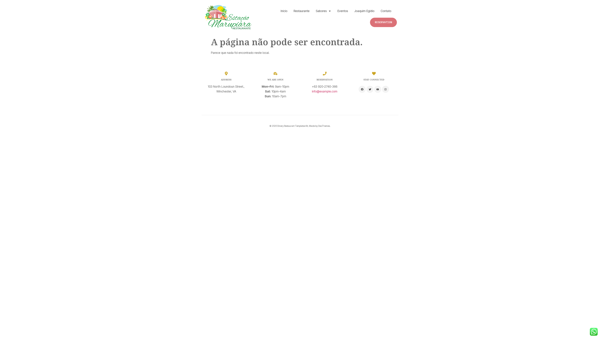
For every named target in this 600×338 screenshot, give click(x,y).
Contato (386, 11)
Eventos (343, 11)
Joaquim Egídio (364, 11)
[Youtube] (377, 89)
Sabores (321, 11)
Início (284, 11)
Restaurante (302, 11)
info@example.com (324, 91)
